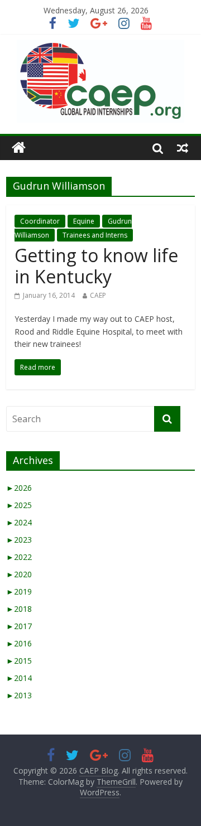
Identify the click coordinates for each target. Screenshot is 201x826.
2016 (19, 643)
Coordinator (40, 221)
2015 (19, 660)
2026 (19, 487)
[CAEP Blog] (18, 148)
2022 (19, 557)
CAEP (98, 295)
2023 (19, 539)
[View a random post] (182, 148)
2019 (19, 591)
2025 (19, 505)
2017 (19, 626)
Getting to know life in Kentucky (96, 265)
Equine (83, 221)
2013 (19, 695)
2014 (19, 678)
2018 (19, 608)
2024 (19, 522)
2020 (19, 574)
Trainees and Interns (95, 235)
